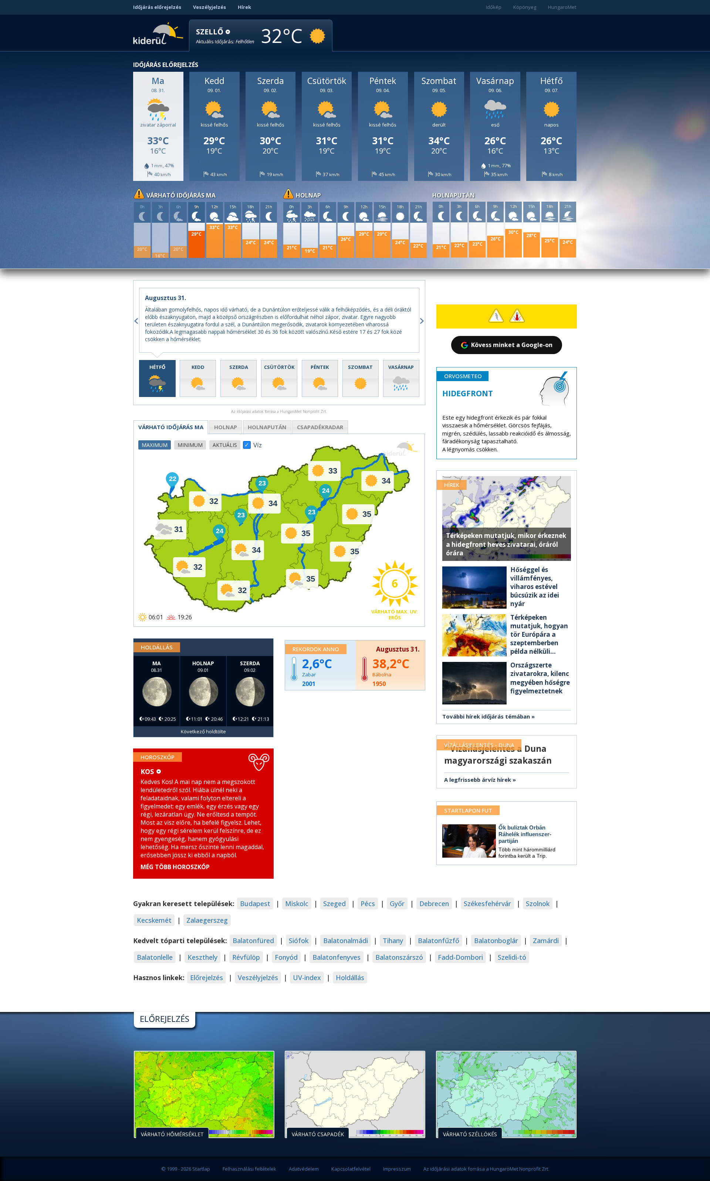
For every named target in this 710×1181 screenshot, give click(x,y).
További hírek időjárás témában (486, 716)
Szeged (334, 903)
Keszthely (202, 957)
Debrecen (434, 903)
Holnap (225, 427)
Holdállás (350, 977)
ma (170, 427)
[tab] (157, 378)
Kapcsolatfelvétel (351, 1168)
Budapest (255, 903)
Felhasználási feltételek (249, 1168)
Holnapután (267, 427)
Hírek (244, 7)
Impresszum (397, 1168)
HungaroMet (562, 7)
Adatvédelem (304, 1168)
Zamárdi (546, 940)
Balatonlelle (155, 957)
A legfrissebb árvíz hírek (477, 779)
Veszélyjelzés (209, 7)
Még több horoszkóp (175, 867)
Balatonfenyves (336, 957)
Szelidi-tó (512, 957)
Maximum (155, 444)
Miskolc (296, 903)
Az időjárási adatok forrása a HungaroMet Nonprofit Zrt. (486, 1168)
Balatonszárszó (399, 957)
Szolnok (538, 903)
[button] (225, 36)
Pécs (368, 903)
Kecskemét (154, 920)
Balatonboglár (496, 940)
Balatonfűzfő (438, 940)
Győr (397, 903)
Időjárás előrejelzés (157, 7)
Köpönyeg (524, 7)
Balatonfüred (253, 940)
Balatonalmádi (345, 940)
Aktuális (225, 444)
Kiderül (159, 32)
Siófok (298, 940)
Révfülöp (246, 957)
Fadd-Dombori (460, 957)
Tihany (393, 940)
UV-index (307, 977)
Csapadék (320, 427)
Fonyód (286, 957)
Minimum (190, 444)
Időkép (493, 7)
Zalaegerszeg (207, 920)
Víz (257, 443)
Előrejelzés (206, 977)
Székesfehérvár (487, 903)
